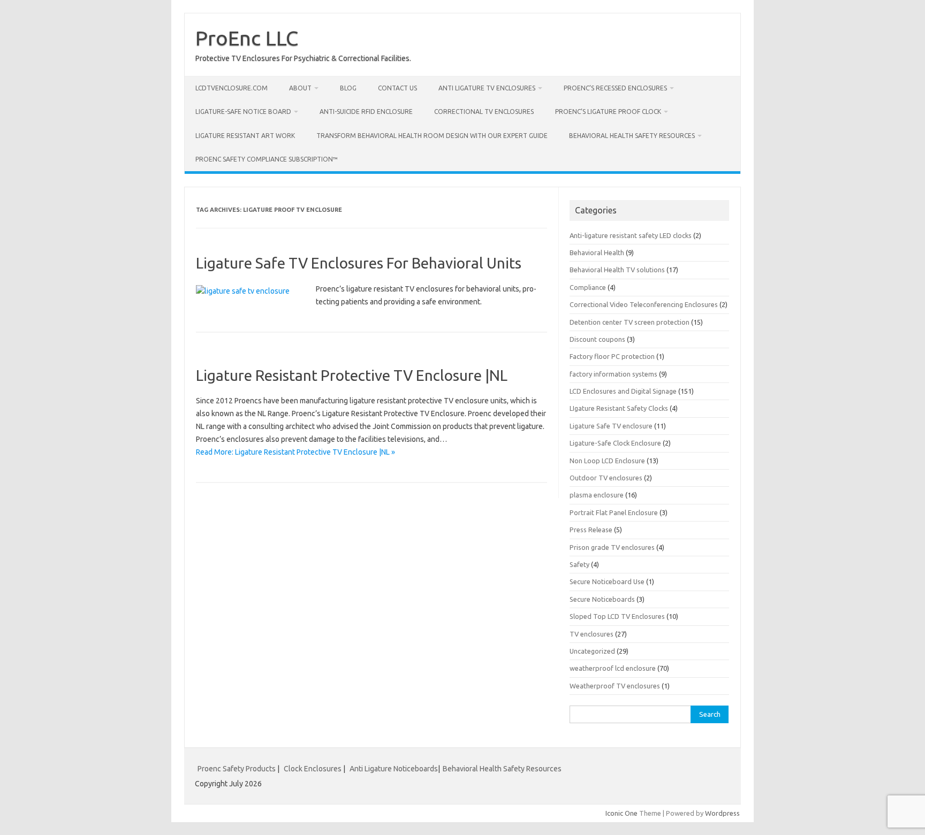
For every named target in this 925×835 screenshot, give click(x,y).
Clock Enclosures (313, 768)
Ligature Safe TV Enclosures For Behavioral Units (358, 263)
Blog (348, 88)
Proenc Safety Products (237, 768)
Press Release (591, 529)
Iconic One (621, 813)
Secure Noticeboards (602, 599)
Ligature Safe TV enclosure (611, 426)
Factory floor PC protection (612, 356)
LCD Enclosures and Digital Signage (623, 391)
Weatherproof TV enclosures (615, 686)
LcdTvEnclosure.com (231, 88)
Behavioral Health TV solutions (617, 269)
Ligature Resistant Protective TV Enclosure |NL (351, 375)
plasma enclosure (597, 495)
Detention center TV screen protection (629, 322)
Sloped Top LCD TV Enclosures (617, 616)
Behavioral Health (597, 252)
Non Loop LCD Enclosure (607, 460)
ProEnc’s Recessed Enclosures (615, 88)
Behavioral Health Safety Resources (632, 135)
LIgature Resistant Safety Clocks (619, 408)
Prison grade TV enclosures (612, 547)
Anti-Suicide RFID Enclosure (366, 111)
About (300, 88)
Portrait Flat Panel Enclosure (614, 512)
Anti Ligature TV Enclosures (486, 88)
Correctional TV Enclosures (484, 111)
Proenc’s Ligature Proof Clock (608, 111)
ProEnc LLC (246, 38)
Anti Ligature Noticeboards (394, 768)
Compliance (588, 287)
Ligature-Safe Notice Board (243, 111)
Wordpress (722, 813)
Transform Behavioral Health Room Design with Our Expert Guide (432, 135)
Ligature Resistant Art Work (245, 135)
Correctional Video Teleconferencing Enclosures (644, 304)
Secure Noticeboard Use (607, 581)
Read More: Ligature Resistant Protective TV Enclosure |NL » (295, 452)
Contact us (397, 88)
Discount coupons (597, 339)
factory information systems (613, 374)
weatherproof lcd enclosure (613, 668)
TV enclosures (591, 634)
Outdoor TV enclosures (606, 477)
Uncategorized (592, 651)
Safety (579, 564)
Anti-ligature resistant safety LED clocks (631, 235)
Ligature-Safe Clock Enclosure (615, 443)
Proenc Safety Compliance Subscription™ (266, 159)
